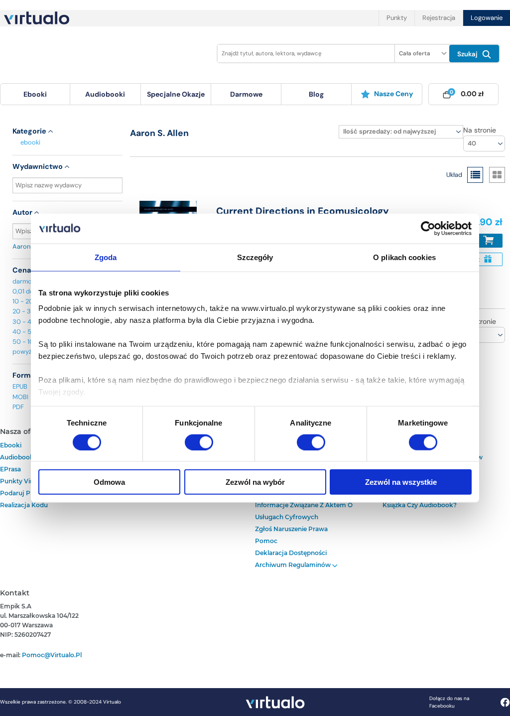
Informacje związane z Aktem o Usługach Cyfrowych (304, 511)
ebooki (30, 142)
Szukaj (468, 54)
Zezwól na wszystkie (401, 482)
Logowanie (487, 17)
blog (316, 94)
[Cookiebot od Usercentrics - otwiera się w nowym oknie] (428, 228)
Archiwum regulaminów (293, 565)
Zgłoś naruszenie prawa (291, 529)
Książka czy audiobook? (419, 505)
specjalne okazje (176, 94)
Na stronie (479, 130)
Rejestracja (438, 17)
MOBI (20, 397)
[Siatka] (497, 175)
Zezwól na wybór (255, 482)
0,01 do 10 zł (30, 291)
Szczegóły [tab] (255, 257)
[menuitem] (35, 94)
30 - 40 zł (27, 321)
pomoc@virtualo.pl (52, 655)
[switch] (199, 442)
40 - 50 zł (27, 331)
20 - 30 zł (26, 311)
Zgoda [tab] (106, 257)
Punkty (396, 17)
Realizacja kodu (24, 505)
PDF (18, 407)
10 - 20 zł (25, 301)
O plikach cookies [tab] (404, 257)
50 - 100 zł (28, 341)
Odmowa (109, 482)
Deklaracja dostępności (291, 553)
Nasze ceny (393, 93)
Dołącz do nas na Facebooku (449, 702)
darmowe (246, 94)
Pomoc (266, 541)
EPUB (19, 386)
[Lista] (475, 175)
